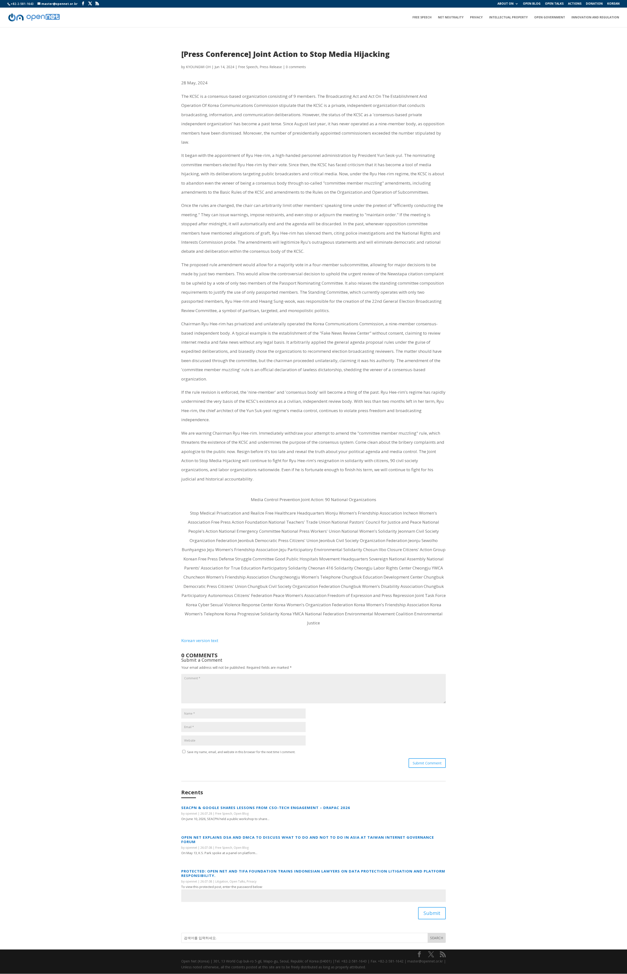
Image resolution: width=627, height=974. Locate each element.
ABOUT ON (505, 4)
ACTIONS (574, 4)
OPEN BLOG (532, 4)
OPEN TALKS (554, 4)
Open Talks (237, 881)
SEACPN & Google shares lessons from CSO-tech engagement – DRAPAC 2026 (265, 807)
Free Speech (422, 17)
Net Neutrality (451, 17)
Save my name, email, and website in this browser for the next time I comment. (241, 752)
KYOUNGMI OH (198, 66)
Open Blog (241, 813)
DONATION (594, 4)
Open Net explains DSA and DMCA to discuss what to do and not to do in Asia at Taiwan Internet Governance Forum (307, 839)
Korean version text (199, 640)
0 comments (296, 66)
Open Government (549, 17)
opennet (191, 813)
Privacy (476, 17)
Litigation (221, 881)
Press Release (271, 66)
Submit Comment (427, 762)
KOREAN (613, 4)
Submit (431, 913)
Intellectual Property (508, 17)
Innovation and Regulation (595, 17)
